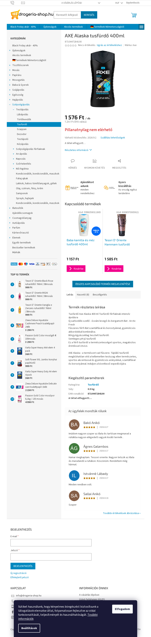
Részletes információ (76, 150)
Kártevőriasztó (20, 233)
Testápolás (22, 109)
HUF (117, 3)
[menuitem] (23, 27)
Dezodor (22, 134)
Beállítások (29, 628)
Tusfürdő (22, 124)
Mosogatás (18, 80)
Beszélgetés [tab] (100, 295)
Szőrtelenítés (23, 164)
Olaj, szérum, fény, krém (29, 188)
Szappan (22, 129)
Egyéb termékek (21, 243)
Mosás (16, 70)
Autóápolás (18, 223)
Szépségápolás (21, 104)
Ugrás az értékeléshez (109, 45)
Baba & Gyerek (20, 85)
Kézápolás (23, 144)
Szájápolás (18, 90)
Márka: (131, 45)
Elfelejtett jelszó (19, 577)
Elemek (16, 238)
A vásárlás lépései (72, 3)
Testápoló (22, 139)
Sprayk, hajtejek (25, 198)
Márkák (16, 252)
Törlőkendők (24, 119)
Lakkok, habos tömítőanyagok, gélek (36, 183)
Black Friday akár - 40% (25, 45)
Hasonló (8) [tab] (83, 295)
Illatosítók (17, 208)
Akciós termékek (21, 55)
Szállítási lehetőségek (113, 138)
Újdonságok (18, 50)
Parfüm (16, 228)
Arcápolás (21, 154)
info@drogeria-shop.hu (28, 595)
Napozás (21, 159)
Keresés (89, 14)
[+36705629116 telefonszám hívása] (15, 2)
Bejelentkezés (22, 566)
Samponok (22, 193)
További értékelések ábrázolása (121, 513)
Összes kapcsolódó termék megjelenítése (102, 284)
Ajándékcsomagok (22, 213)
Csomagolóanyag (21, 218)
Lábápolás (22, 114)
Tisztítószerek (20, 65)
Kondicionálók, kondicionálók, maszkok (37, 174)
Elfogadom (122, 609)
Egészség (17, 95)
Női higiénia (22, 169)
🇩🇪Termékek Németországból (29, 60)
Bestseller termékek (23, 247)
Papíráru (16, 75)
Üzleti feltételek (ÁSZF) (92, 599)
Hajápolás (17, 100)
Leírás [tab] (70, 295)
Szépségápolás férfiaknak (30, 149)
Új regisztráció (18, 573)
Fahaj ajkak (22, 178)
